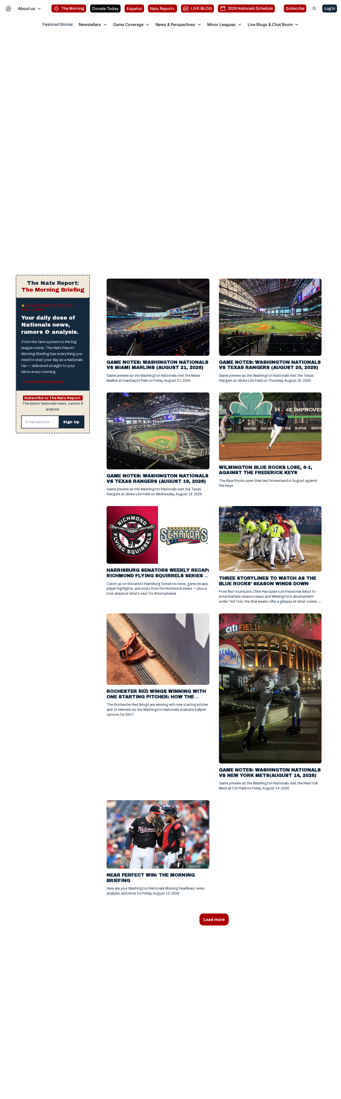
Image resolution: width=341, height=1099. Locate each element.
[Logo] (8, 8)
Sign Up (71, 422)
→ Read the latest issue (42, 382)
